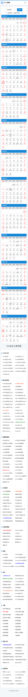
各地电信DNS (18, 536)
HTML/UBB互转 (19, 419)
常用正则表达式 (6, 428)
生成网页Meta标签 (19, 584)
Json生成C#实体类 (7, 362)
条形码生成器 (6, 467)
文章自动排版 (18, 491)
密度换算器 (5, 635)
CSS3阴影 (5, 554)
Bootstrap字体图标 (19, 566)
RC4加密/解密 (6, 452)
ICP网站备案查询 (7, 596)
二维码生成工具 (6, 575)
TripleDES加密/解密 (7, 455)
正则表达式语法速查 (20, 428)
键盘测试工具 (6, 482)
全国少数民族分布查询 (8, 659)
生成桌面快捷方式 (7, 581)
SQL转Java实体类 (19, 365)
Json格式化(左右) (7, 359)
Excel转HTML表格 (19, 416)
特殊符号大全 (6, 662)
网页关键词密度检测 (8, 599)
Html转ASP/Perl (6, 416)
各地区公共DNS (6, 536)
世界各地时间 (18, 650)
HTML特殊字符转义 (7, 680)
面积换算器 (18, 617)
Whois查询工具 (19, 593)
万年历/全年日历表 (19, 644)
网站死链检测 (6, 593)
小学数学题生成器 (7, 518)
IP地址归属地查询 (7, 530)
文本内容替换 (6, 500)
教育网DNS (18, 542)
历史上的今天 (18, 662)
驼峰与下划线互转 (7, 512)
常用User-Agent (6, 672)
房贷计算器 (5, 611)
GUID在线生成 (6, 464)
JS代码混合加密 (6, 389)
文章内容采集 (6, 494)
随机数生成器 (18, 518)
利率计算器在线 (6, 608)
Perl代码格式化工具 (20, 404)
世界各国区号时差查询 (8, 656)
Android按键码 (18, 479)
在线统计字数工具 (7, 503)
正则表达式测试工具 (20, 422)
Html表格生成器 (6, 419)
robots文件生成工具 (7, 590)
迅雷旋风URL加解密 (8, 443)
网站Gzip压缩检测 (19, 590)
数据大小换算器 (19, 632)
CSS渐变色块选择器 (8, 560)
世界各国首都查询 (7, 653)
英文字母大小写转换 (8, 515)
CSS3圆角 (5, 557)
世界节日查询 (18, 656)
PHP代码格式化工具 (8, 392)
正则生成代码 (6, 425)
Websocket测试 (19, 530)
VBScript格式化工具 (7, 407)
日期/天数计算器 (7, 614)
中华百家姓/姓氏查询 (8, 647)
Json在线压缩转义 (19, 359)
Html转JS (17, 407)
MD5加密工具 (6, 440)
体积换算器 (18, 620)
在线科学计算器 (6, 617)
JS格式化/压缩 (6, 386)
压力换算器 (5, 623)
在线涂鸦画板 (18, 647)
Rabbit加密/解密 (19, 452)
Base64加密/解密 (19, 443)
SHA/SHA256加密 (19, 455)
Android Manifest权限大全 (9, 683)
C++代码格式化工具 (7, 404)
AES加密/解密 (6, 449)
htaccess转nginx (19, 578)
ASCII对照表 (18, 677)
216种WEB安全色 (7, 563)
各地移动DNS (18, 539)
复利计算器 (18, 608)
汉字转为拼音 (6, 497)
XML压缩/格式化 (19, 392)
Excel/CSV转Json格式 (20, 368)
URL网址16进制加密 (20, 440)
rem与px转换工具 (19, 581)
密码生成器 (5, 461)
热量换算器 (5, 620)
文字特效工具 (6, 509)
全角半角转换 (18, 512)
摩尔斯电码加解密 (19, 458)
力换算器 (17, 635)
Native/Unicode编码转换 (21, 476)
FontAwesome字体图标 (8, 566)
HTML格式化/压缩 (7, 383)
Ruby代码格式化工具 (8, 401)
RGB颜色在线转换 (19, 563)
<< (6, 13)
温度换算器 (18, 626)
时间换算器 (5, 629)
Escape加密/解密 (7, 446)
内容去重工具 (18, 506)
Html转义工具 (18, 410)
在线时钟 (5, 650)
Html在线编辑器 (6, 491)
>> (22, 13)
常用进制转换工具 (19, 521)
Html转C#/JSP (6, 413)
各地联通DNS (6, 539)
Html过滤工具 (18, 425)
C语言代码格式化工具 (20, 401)
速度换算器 (18, 629)
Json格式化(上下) (19, 356)
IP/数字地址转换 (19, 467)
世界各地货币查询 (19, 653)
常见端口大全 (18, 680)
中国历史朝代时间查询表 (21, 659)
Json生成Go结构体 (7, 365)
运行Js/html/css (6, 431)
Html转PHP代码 (19, 413)
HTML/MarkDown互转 (8, 422)
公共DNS (17, 533)
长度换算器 (5, 626)
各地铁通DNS (6, 542)
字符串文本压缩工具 (20, 509)
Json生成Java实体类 (20, 362)
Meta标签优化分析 (19, 596)
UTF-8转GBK (18, 470)
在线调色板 (18, 587)
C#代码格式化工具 (7, 395)
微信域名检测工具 (19, 575)
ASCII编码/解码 (19, 473)
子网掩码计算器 (19, 614)
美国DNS (5, 545)
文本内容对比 (18, 500)
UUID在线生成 (18, 461)
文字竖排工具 (18, 503)
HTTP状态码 (6, 677)
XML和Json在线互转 (8, 368)
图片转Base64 (6, 470)
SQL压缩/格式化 (19, 389)
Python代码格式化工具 (20, 398)
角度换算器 (5, 632)
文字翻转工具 (6, 506)
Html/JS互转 (6, 410)
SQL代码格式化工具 (8, 398)
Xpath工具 (17, 431)
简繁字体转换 (18, 494)
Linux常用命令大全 (19, 683)
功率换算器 (18, 623)
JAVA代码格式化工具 (20, 395)
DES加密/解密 (18, 449)
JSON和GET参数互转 (20, 371)
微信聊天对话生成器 (8, 578)
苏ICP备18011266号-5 (14, 690)
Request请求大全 (7, 674)
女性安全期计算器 (19, 611)
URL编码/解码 (6, 476)
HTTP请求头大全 (19, 674)
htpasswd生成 (18, 464)
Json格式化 (5, 356)
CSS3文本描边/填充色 (20, 557)
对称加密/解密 (18, 446)
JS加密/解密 (18, 386)
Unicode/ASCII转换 (7, 473)
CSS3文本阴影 (18, 554)
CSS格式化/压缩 (19, 383)
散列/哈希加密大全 (7, 458)
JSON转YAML (6, 374)
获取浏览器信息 (6, 533)
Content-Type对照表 (20, 672)
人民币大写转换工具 (20, 515)
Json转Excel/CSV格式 (8, 371)
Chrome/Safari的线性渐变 (21, 560)
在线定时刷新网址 (7, 587)
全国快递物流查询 (7, 644)
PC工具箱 (7, 2)
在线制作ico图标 (7, 584)
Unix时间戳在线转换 (8, 521)
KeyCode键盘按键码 (8, 479)
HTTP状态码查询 (19, 599)
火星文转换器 (18, 497)
